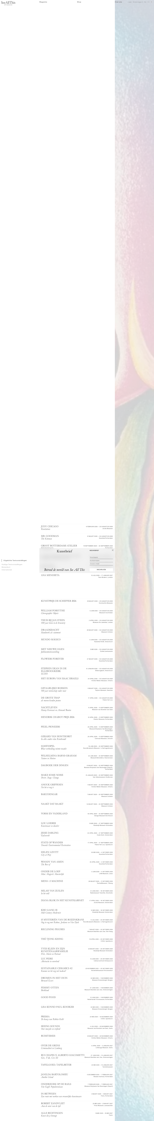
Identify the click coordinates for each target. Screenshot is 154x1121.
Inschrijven (101, 569)
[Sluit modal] (113, 550)
